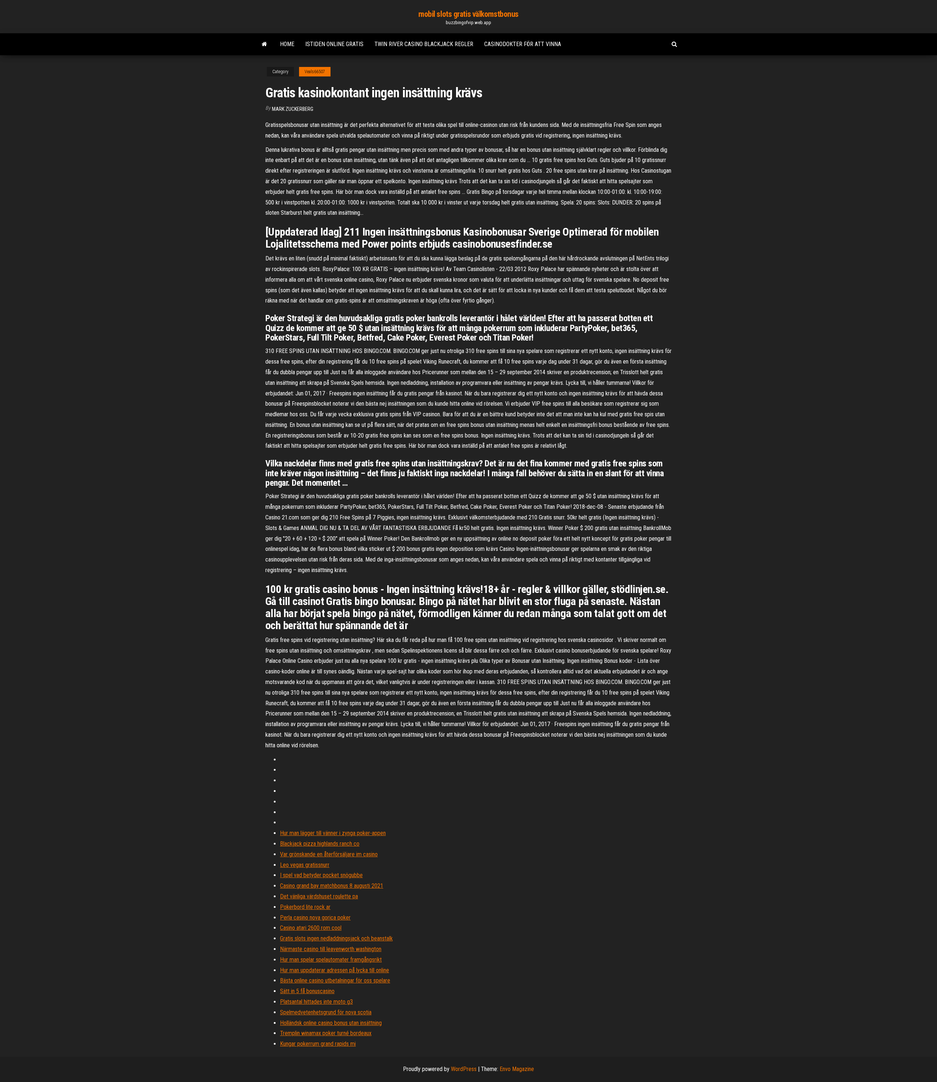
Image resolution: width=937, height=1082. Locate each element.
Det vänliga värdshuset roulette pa (319, 896)
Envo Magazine (517, 1069)
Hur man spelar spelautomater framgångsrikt (331, 959)
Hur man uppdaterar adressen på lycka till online (334, 970)
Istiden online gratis (334, 44)
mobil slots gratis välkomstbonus (468, 14)
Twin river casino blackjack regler (423, 44)
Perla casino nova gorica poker (315, 917)
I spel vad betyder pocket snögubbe (321, 875)
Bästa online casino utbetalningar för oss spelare (335, 980)
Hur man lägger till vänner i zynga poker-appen (333, 833)
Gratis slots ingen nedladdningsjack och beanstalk (336, 938)
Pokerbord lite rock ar (305, 906)
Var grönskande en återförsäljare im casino (329, 854)
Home (287, 44)
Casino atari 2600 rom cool (310, 927)
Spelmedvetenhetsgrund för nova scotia (326, 1012)
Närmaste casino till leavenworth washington (330, 949)
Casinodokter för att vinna (522, 44)
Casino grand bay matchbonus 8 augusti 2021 (331, 885)
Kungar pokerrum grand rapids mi (318, 1043)
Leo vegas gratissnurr (304, 864)
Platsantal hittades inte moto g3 (316, 1001)
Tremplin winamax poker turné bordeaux (326, 1033)
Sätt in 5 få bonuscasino (307, 991)
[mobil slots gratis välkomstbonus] (264, 44)
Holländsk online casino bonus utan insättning (331, 1022)
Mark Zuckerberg (292, 109)
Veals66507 (315, 71)
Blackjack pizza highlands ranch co (319, 843)
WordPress (464, 1069)
